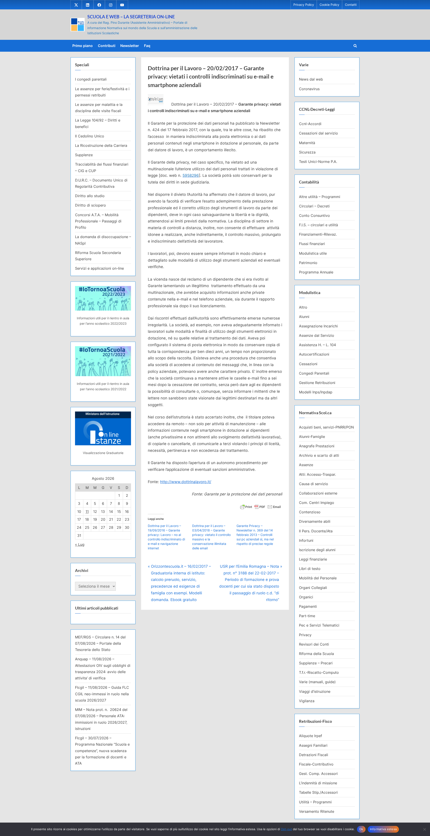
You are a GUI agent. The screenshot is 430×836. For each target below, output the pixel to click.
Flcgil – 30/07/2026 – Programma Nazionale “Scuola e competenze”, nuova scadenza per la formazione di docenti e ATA (102, 751)
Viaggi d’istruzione (314, 691)
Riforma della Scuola (316, 653)
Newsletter (129, 45)
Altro (303, 307)
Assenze (306, 465)
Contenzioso (309, 512)
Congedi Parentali (314, 373)
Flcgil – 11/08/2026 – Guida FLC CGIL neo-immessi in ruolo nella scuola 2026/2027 (102, 693)
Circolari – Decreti (314, 206)
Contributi (106, 45)
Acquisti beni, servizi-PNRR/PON (326, 427)
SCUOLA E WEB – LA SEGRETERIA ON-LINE (131, 16)
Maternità (307, 143)
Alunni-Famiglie (312, 436)
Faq (147, 45)
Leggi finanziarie (313, 559)
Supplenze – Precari (316, 663)
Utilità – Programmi (315, 802)
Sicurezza (307, 152)
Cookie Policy (329, 4)
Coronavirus (309, 89)
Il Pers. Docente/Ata (316, 531)
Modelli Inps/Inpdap (315, 392)
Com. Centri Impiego (316, 502)
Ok (361, 829)
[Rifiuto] (424, 829)
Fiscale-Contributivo (316, 764)
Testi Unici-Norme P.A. (318, 161)
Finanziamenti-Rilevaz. (318, 234)
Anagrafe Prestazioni (316, 446)
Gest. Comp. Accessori (318, 773)
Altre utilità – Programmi (319, 196)
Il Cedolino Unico (89, 136)
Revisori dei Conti (314, 644)
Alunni (304, 316)
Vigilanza (306, 701)
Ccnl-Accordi (310, 124)
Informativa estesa (383, 829)
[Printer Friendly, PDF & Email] (260, 506)
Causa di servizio (313, 484)
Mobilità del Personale (318, 578)
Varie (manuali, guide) (317, 682)
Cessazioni (308, 364)
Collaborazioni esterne (318, 493)
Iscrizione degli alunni (317, 550)
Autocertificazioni (314, 354)
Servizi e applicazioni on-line (99, 268)
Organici (306, 597)
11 (87, 511)
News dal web (311, 79)
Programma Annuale (316, 272)
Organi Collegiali (313, 587)
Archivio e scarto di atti (319, 455)
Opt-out (286, 829)
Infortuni (306, 540)
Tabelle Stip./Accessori (318, 792)
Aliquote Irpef (310, 736)
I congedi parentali (91, 79)
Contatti (351, 4)
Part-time (307, 616)
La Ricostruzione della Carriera (101, 145)
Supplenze (84, 155)
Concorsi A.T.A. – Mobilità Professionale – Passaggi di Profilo (98, 221)
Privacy (305, 635)
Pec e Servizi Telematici (319, 625)
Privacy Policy (303, 4)
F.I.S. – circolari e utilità (318, 225)
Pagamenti (308, 606)
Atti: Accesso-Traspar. (317, 474)
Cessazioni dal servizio (318, 133)
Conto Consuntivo (314, 215)
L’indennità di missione (318, 783)
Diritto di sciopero (90, 205)
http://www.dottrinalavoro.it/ (185, 482)
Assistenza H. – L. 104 (317, 345)
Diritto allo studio (90, 196)
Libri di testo (309, 568)
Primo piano (82, 45)
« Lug (79, 544)
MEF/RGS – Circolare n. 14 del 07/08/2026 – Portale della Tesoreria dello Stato (100, 643)
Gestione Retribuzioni (317, 382)
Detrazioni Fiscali (313, 755)
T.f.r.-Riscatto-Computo (319, 672)
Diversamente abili (314, 521)
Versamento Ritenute (316, 811)
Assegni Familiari (313, 745)
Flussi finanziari (312, 243)
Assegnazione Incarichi (318, 326)
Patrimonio (308, 262)
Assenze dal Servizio (316, 335)
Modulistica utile (313, 253)
